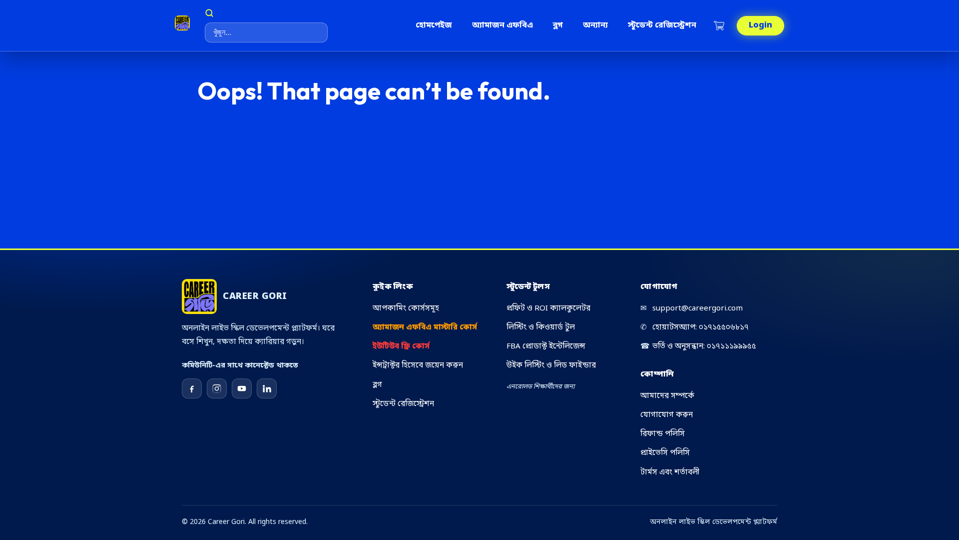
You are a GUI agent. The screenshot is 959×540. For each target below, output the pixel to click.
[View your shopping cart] (720, 25)
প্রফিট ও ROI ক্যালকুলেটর (548, 309)
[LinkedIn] (267, 388)
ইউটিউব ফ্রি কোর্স (401, 347)
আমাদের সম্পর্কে (667, 396)
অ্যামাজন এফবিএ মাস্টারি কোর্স (425, 327)
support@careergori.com (691, 309)
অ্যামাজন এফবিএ (502, 25)
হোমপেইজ (434, 25)
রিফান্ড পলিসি (662, 434)
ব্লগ (558, 25)
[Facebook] (192, 388)
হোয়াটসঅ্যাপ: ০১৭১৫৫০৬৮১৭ (694, 327)
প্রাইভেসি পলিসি (665, 453)
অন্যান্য (595, 25)
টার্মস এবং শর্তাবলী (669, 473)
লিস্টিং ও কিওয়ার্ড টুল (540, 327)
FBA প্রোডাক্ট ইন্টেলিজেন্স (545, 347)
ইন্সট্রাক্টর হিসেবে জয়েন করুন (418, 365)
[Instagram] (217, 388)
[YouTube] (242, 388)
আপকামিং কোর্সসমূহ (406, 309)
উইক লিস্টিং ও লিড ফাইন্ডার (551, 365)
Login (760, 25)
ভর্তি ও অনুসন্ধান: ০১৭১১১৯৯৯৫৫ (698, 347)
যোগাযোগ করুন (666, 415)
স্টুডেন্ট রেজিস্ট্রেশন (662, 25)
